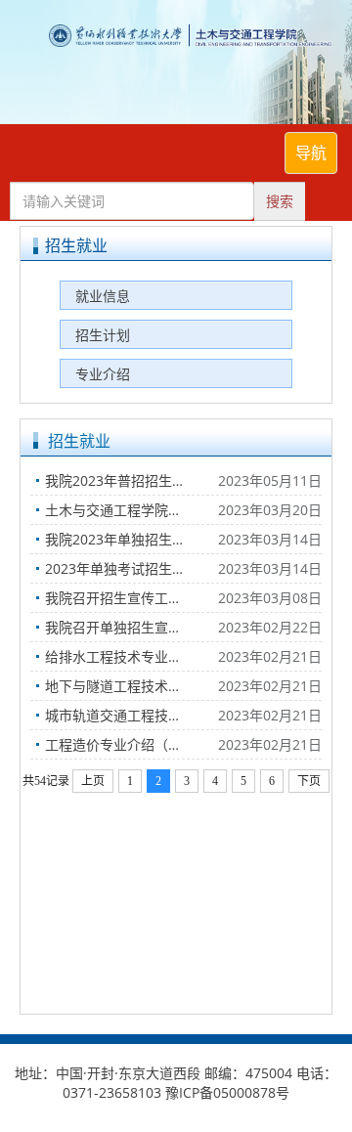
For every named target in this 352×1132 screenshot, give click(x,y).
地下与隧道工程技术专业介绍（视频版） (131, 685)
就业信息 (102, 295)
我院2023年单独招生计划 (122, 539)
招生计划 (102, 335)
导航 (311, 152)
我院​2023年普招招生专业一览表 (131, 480)
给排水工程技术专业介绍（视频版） (131, 656)
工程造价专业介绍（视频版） (131, 744)
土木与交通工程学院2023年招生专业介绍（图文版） (131, 510)
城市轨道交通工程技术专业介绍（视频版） (131, 715)
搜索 (279, 201)
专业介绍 (102, 374)
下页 (309, 781)
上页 (93, 781)
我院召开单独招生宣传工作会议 (131, 627)
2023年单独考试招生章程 (122, 568)
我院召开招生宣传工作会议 (127, 597)
